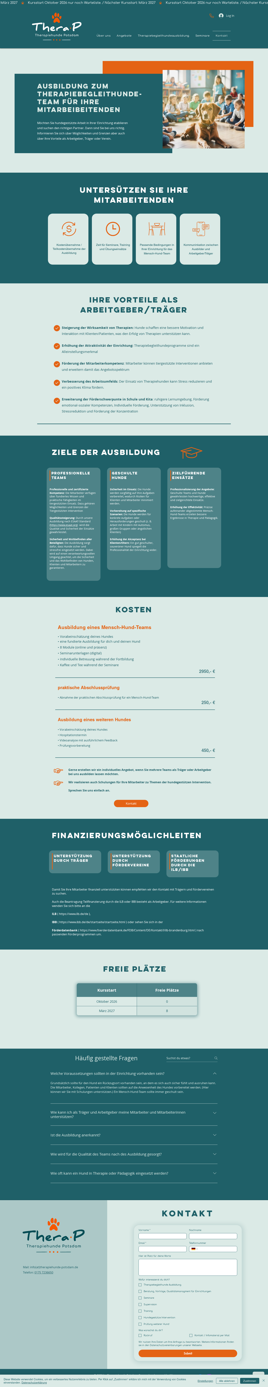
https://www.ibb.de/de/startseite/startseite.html (92, 922)
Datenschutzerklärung (34, 1382)
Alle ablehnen (227, 1381)
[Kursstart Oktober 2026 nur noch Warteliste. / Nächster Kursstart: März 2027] (134, 3)
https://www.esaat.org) (64, 525)
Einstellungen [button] (205, 1381)
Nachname (195, 1230)
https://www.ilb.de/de (73, 914)
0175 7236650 (43, 1272)
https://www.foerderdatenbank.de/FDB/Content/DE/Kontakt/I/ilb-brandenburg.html (137, 930)
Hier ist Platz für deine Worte (155, 1256)
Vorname (144, 1230)
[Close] (263, 1381)
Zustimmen (249, 1381)
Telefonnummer (197, 1243)
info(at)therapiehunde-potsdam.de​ (54, 1267)
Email (142, 1243)
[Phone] (211, 15)
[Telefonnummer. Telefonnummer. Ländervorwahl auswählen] (194, 1248)
